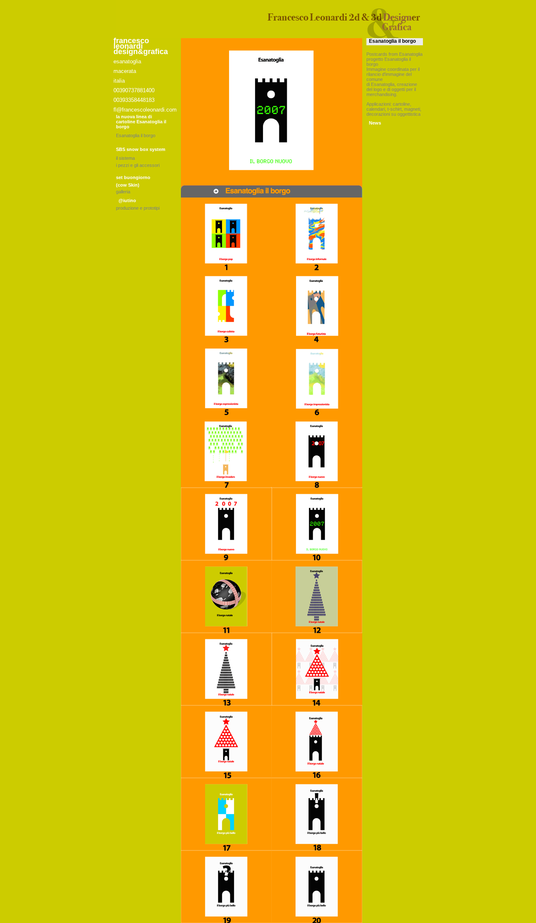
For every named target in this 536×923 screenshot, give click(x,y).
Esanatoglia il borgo (135, 135)
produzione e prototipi (138, 208)
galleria (123, 191)
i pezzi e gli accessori (138, 165)
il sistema (125, 158)
